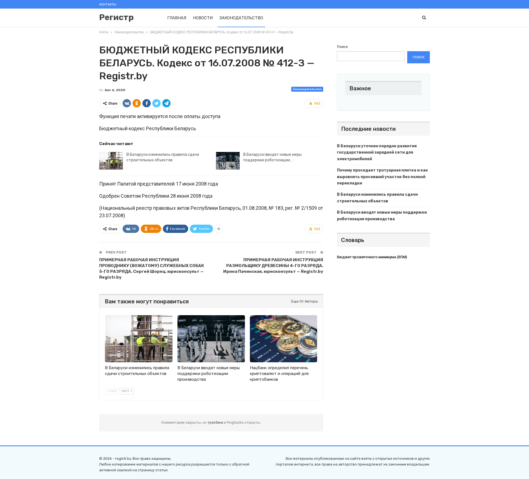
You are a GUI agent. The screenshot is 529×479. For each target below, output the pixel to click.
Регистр (116, 17)
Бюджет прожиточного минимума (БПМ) (372, 257)
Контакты (107, 4)
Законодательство (241, 17)
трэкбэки (215, 422)
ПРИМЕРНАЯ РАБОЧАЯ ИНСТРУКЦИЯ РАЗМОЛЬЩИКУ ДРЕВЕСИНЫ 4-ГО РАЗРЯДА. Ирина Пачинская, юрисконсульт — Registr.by (273, 265)
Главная (176, 17)
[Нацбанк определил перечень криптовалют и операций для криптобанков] (283, 338)
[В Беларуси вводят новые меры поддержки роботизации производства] (228, 161)
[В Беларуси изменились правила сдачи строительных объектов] (111, 161)
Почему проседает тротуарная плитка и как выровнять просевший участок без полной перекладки (382, 177)
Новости (203, 17)
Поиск (342, 47)
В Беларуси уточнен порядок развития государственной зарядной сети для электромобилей (377, 153)
